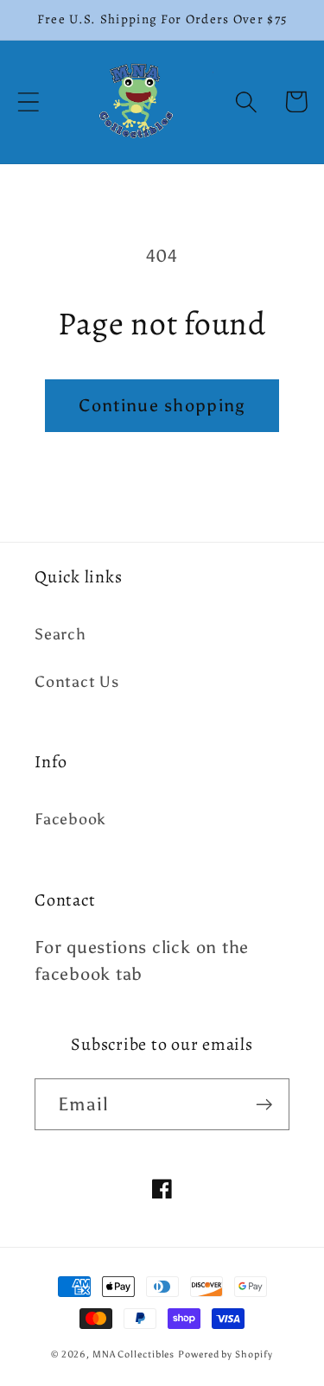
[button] (28, 101)
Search (60, 634)
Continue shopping (162, 405)
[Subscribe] (264, 1104)
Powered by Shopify (225, 1354)
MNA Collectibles (133, 1354)
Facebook (70, 819)
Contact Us (77, 681)
